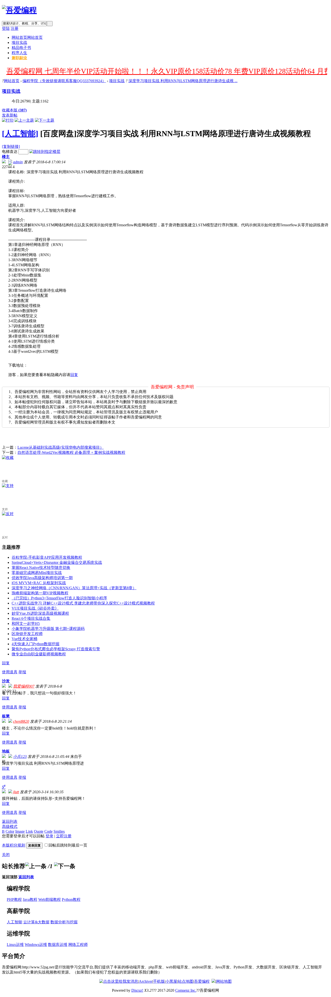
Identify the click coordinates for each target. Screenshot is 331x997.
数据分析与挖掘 (64, 922)
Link (29, 831)
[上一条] (36, 866)
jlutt (16, 792)
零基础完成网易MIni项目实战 (37, 573)
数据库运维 (57, 944)
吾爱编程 (202, 981)
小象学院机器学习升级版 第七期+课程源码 (48, 629)
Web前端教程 (49, 899)
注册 (14, 28)
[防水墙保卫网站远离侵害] (213, 981)
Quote (38, 831)
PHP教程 (14, 899)
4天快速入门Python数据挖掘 (35, 644)
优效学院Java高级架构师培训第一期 (42, 578)
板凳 (6, 716)
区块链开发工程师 (27, 634)
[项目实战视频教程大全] (19, 10)
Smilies (59, 831)
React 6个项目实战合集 (31, 618)
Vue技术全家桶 (24, 639)
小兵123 (20, 756)
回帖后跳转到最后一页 (67, 845)
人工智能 (14, 922)
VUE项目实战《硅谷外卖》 (35, 608)
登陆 (6, 28)
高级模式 (9, 826)
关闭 (6, 855)
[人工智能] (20, 133)
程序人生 (19, 53)
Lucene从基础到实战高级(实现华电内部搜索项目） (60, 447)
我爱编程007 (23, 686)
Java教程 (30, 899)
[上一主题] (24, 120)
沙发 (6, 681)
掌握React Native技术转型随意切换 (41, 567)
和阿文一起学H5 (26, 623)
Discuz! (137, 990)
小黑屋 (171, 981)
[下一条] (64, 866)
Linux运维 (15, 944)
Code (48, 831)
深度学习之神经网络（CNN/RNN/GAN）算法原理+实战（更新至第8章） (74, 588)
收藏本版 (14, 110)
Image (20, 831)
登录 (49, 836)
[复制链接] (11, 146)
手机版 (159, 981)
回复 (74, 375)
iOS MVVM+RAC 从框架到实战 (39, 583)
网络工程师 (78, 944)
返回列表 (9, 821)
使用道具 (9, 672)
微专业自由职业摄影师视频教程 (39, 654)
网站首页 (27, 37)
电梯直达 (9, 151)
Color (10, 831)
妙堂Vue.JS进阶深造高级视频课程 (40, 613)
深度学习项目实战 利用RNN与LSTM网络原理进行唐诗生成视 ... (182, 81)
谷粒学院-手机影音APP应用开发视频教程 (47, 557)
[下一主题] (44, 120)
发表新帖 (9, 115)
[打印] (8, 120)
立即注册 (63, 836)
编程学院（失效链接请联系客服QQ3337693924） (64, 81)
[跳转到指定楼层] (44, 151)
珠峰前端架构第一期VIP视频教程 (40, 593)
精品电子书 (21, 48)
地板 (6, 751)
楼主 (6, 157)
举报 (22, 672)
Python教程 (71, 899)
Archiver (145, 981)
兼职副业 (19, 58)
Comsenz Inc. (185, 990)
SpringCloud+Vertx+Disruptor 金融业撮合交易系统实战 (57, 562)
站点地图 (185, 981)
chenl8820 (21, 721)
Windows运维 (36, 944)
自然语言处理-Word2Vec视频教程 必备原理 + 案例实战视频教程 (71, 452)
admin (18, 162)
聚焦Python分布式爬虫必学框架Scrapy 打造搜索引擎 (56, 649)
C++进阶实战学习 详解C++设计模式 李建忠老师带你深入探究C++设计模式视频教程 (83, 603)
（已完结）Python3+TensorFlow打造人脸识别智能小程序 (59, 598)
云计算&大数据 (36, 922)
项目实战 (19, 42)
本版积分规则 (13, 845)
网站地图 (224, 981)
